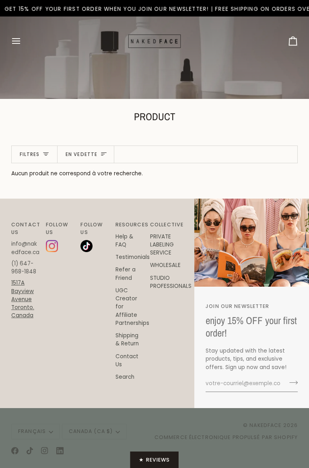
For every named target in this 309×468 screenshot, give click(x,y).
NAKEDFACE (266, 425)
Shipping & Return (127, 339)
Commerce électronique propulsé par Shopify (226, 437)
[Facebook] (15, 450)
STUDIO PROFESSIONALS (171, 282)
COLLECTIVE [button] (164, 224)
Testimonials (132, 257)
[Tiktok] (30, 450)
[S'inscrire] (291, 382)
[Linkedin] (60, 450)
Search (124, 377)
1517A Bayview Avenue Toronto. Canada (22, 299)
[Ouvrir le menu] (23, 41)
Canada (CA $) (91, 431)
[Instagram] (44, 450)
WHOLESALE (165, 265)
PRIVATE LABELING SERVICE (162, 245)
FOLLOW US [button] (57, 228)
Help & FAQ (124, 240)
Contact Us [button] (25, 228)
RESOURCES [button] (129, 224)
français (32, 431)
